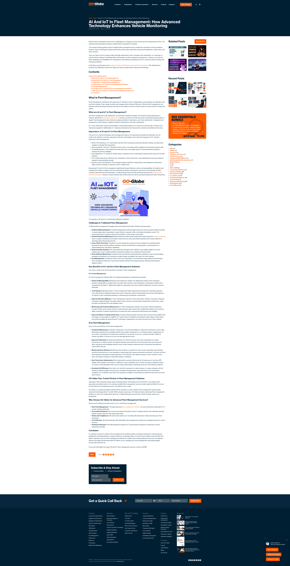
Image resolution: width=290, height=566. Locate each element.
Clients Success (175, 156)
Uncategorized (175, 173)
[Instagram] (193, 560)
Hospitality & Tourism (166, 525)
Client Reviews (164, 547)
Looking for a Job (273, 559)
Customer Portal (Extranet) (95, 516)
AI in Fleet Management (99, 86)
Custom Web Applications (149, 518)
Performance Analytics (112, 542)
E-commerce (174, 175)
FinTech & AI (164, 516)
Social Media (174, 185)
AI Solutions (128, 4)
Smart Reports (110, 539)
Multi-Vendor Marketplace (95, 545)
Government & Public (166, 522)
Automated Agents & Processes (112, 519)
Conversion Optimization (131, 530)
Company (171, 4)
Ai (170, 164)
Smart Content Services (131, 525)
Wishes (172, 150)
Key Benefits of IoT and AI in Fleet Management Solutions (109, 84)
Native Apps (146, 525)
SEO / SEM (173, 168)
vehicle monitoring (159, 236)
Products (117, 4)
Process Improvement (148, 538)
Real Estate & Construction (164, 519)
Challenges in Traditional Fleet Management (105, 82)
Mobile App (174, 162)
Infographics (174, 183)
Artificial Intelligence (177, 177)
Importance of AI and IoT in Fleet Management (106, 80)
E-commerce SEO (129, 520)
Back (92, 454)
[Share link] (198, 560)
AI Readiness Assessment (149, 535)
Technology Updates (177, 170)
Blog (95, 18)
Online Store (92, 538)
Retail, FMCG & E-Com (166, 531)
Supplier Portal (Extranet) (95, 518)
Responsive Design (148, 520)
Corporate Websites (148, 516)
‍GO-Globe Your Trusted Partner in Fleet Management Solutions (111, 88)
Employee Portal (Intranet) (95, 520)
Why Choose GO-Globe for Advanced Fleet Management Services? (112, 90)
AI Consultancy (110, 522)
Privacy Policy (120, 561)
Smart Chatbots (111, 516)
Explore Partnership (274, 554)
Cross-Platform (147, 530)
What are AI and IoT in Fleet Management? (105, 78)
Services (154, 4)
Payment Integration (112, 530)
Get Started (164, 552)
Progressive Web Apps (149, 528)
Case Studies (174, 179)
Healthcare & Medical (166, 536)
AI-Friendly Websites (130, 523)
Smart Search (110, 525)
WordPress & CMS (147, 523)
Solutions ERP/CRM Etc (178, 158)
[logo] (96, 4)
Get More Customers (141, 4)
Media (162, 550)
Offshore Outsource (177, 154)
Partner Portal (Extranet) (95, 523)
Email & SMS (110, 534)
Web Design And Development (180, 160)
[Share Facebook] (191, 560)
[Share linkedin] (189, 560)
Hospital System (93, 530)
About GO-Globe (165, 542)
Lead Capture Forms (130, 528)
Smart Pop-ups (128, 533)
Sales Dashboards (111, 537)
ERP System (92, 525)
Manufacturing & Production (165, 528)
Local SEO (127, 518)
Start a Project (185, 4)
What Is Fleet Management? (98, 76)
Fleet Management (93, 535)
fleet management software (131, 407)
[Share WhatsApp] (197, 560)
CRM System (92, 528)
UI (170, 166)
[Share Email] (200, 560)
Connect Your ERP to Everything (115, 527)
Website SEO (128, 516)
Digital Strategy (147, 533)
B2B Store (91, 540)
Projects (163, 4)
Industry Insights (175, 172)
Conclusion (95, 92)
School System (92, 533)
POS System (92, 543)
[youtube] (195, 560)
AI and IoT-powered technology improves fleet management (129, 65)
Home (90, 18)
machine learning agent (111, 118)
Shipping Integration (112, 532)
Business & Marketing (177, 181)
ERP (171, 148)
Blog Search (200, 41)
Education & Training (166, 534)
